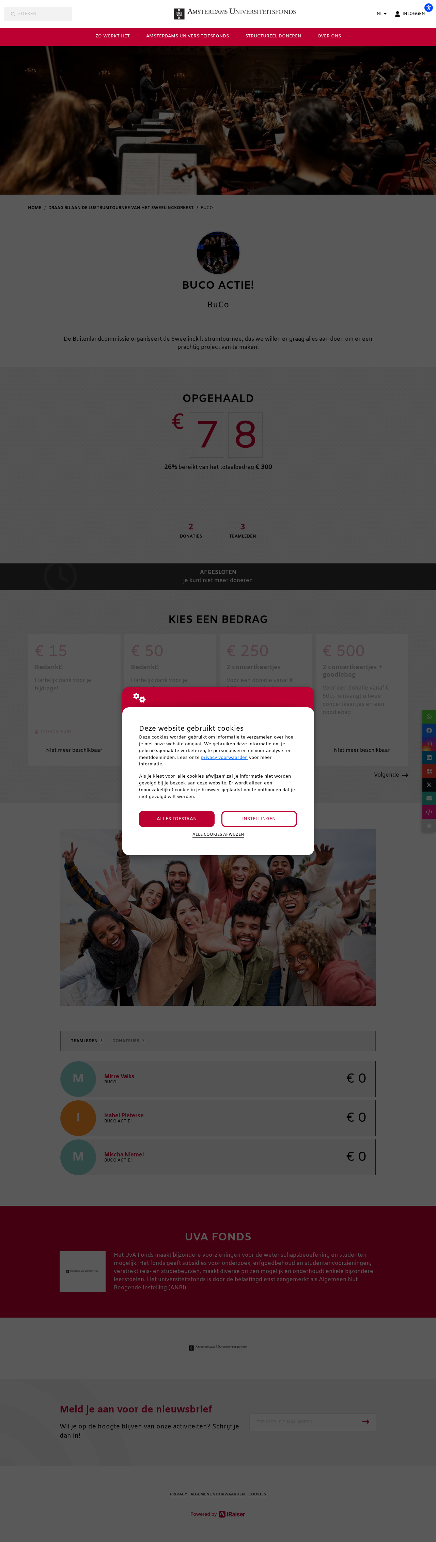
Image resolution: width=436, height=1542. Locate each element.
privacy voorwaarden (224, 758)
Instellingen (259, 819)
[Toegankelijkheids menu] (428, 7)
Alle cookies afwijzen (218, 834)
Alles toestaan (177, 819)
